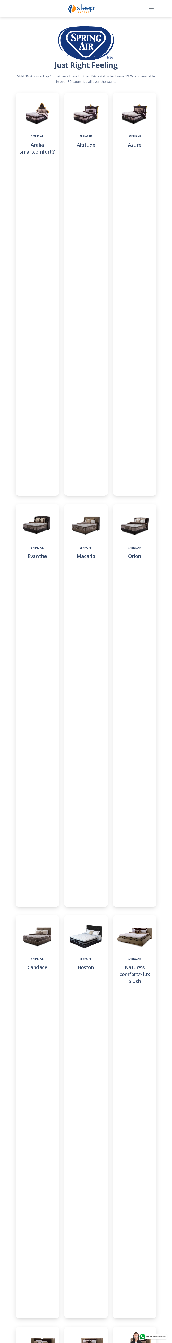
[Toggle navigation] (151, 8)
